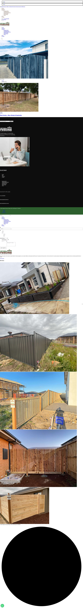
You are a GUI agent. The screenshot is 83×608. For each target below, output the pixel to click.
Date (1, 239)
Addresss (1, 235)
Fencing (1, 113)
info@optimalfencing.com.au (4, 203)
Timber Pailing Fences (5, 182)
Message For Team (3, 245)
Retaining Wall (4, 181)
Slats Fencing (4, 184)
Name (1, 231)
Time (1, 241)
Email (1, 232)
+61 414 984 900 (6, 18)
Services (1, 237)
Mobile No (2, 234)
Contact (3, 177)
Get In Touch (4, 19)
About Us (3, 176)
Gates (3, 185)
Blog (2, 175)
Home (3, 80)
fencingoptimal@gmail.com (4, 199)
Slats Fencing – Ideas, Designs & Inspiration (11, 115)
